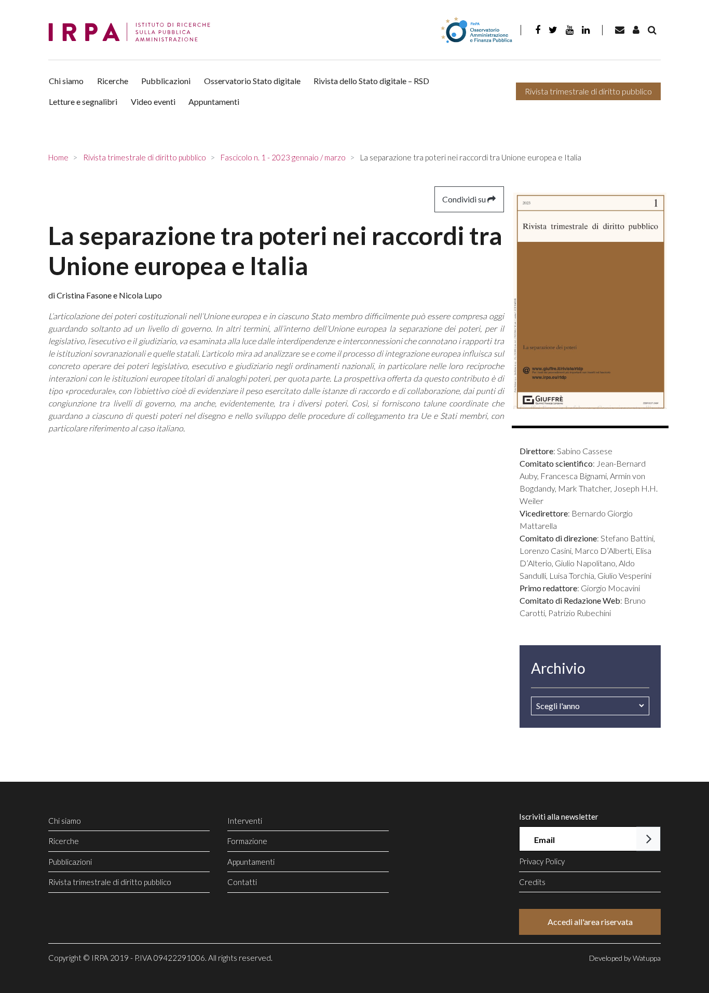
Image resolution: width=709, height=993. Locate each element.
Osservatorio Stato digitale (252, 81)
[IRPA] (132, 32)
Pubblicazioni (165, 81)
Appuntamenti (213, 101)
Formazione (247, 841)
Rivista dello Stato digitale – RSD (371, 81)
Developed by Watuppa (625, 958)
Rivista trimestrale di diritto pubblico (588, 91)
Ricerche (112, 81)
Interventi (244, 820)
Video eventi (153, 101)
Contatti (242, 882)
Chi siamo (66, 81)
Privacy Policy (542, 861)
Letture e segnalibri (83, 101)
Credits (532, 882)
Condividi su (464, 199)
